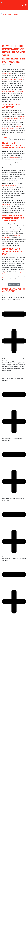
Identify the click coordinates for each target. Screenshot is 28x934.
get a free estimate (8, 277)
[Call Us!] (23, 5)
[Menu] (26, 5)
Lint (16, 157)
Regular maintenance (9, 185)
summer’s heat (7, 73)
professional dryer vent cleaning (12, 273)
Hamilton (12, 91)
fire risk (12, 157)
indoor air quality (7, 204)
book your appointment (15, 275)
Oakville (20, 91)
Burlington (5, 91)
